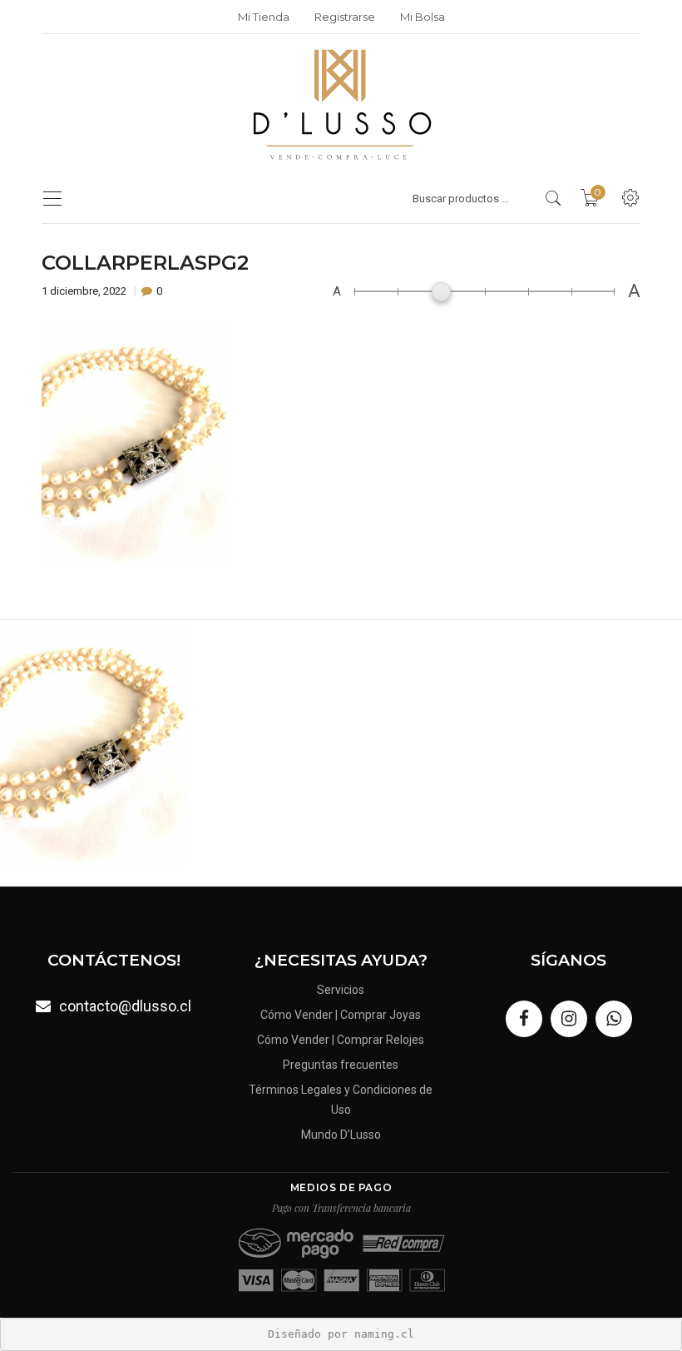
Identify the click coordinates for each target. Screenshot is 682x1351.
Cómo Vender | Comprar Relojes (340, 1039)
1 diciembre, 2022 (85, 291)
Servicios (340, 989)
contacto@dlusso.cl (125, 1006)
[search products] (553, 198)
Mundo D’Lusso (341, 1134)
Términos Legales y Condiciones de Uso (340, 1099)
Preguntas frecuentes (340, 1064)
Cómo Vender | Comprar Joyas (340, 1014)
